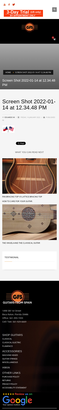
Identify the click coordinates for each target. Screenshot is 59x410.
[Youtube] (4, 4)
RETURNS (6, 380)
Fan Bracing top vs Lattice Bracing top (22, 197)
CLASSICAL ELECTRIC (11, 342)
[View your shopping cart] (54, 39)
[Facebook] (9, 4)
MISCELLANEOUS (10, 362)
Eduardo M (10, 117)
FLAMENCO (7, 346)
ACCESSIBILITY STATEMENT (14, 387)
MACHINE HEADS (10, 355)
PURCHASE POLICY (10, 376)
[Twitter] (13, 4)
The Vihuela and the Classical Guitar (21, 243)
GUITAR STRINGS (9, 358)
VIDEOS (6, 367)
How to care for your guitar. (17, 201)
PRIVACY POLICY (9, 384)
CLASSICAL (7, 338)
